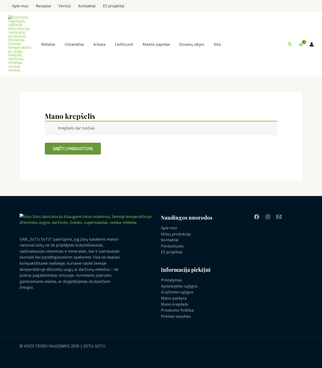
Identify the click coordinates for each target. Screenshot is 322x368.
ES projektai (113, 5)
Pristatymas (171, 280)
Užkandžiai (74, 44)
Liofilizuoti (124, 44)
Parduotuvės (172, 246)
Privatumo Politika (177, 310)
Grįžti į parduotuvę (73, 148)
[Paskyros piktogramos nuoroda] (312, 44)
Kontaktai (86, 5)
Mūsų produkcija (176, 234)
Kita (217, 44)
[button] (290, 44)
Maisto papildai (156, 44)
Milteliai (48, 44)
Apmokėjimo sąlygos (179, 286)
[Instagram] (267, 216)
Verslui (64, 5)
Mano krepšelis (174, 304)
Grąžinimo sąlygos (177, 292)
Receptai (43, 5)
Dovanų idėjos (191, 44)
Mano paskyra (173, 298)
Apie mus (20, 5)
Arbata (99, 44)
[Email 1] (278, 216)
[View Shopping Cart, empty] (301, 44)
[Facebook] (256, 216)
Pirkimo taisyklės (176, 316)
